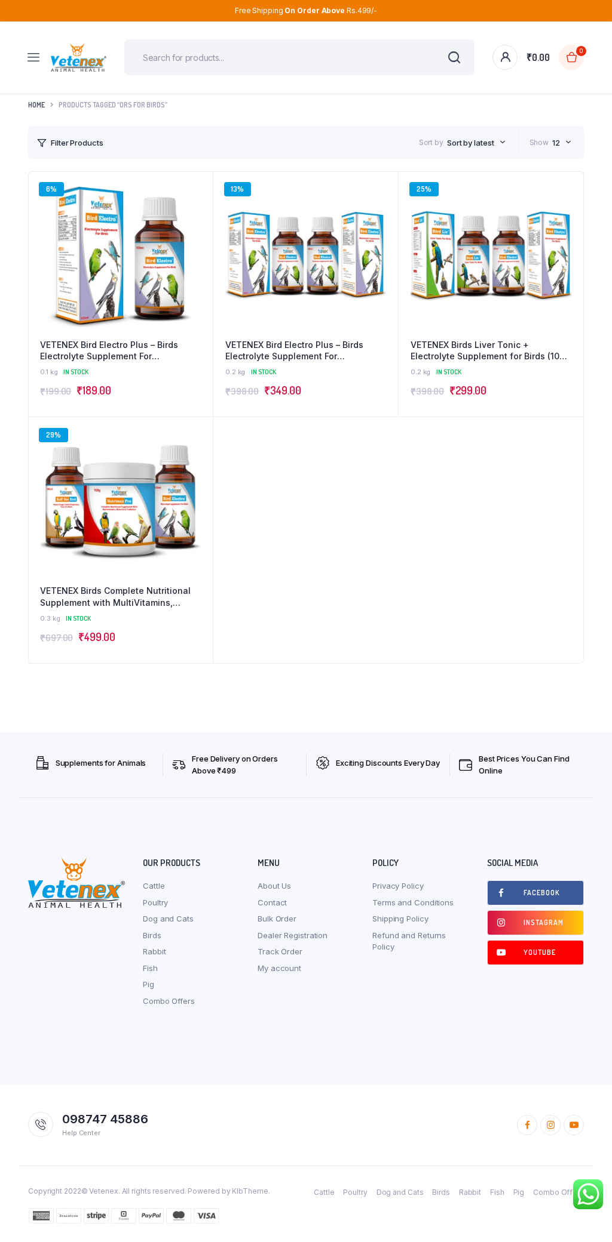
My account (279, 968)
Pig (148, 984)
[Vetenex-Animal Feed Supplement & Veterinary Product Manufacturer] (78, 57)
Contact (272, 902)
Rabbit (154, 951)
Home (36, 104)
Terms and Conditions (413, 902)
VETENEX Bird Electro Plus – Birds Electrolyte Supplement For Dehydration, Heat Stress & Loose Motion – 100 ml (110, 351)
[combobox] (476, 142)
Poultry (155, 902)
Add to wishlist (198, 219)
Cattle (153, 885)
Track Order (280, 951)
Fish (150, 968)
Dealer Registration (293, 935)
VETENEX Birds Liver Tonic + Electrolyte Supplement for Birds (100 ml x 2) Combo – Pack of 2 (488, 351)
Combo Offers (169, 1001)
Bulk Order (277, 918)
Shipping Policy (400, 918)
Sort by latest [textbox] (470, 142)
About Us (274, 885)
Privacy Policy (398, 885)
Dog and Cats (168, 918)
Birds (152, 935)
